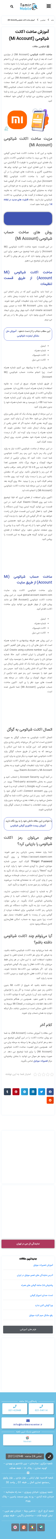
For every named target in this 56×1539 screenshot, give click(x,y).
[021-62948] (14, 1406)
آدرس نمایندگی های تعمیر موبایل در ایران (35, 1275)
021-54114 (41, 1410)
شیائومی (42, 20)
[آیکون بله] (41, 1527)
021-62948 (15, 1410)
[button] (11, 6)
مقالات (35, 46)
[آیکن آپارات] (15, 1527)
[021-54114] (41, 1406)
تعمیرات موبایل (40, 1061)
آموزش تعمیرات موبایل (43, 1265)
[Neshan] (27, 1437)
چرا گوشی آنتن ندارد (44, 1305)
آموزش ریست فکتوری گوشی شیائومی (28, 826)
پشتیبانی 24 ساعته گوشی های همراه (37, 1285)
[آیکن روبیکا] (32, 1527)
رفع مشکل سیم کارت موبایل (41, 1315)
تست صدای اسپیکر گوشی (41, 1295)
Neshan (27, 1441)
